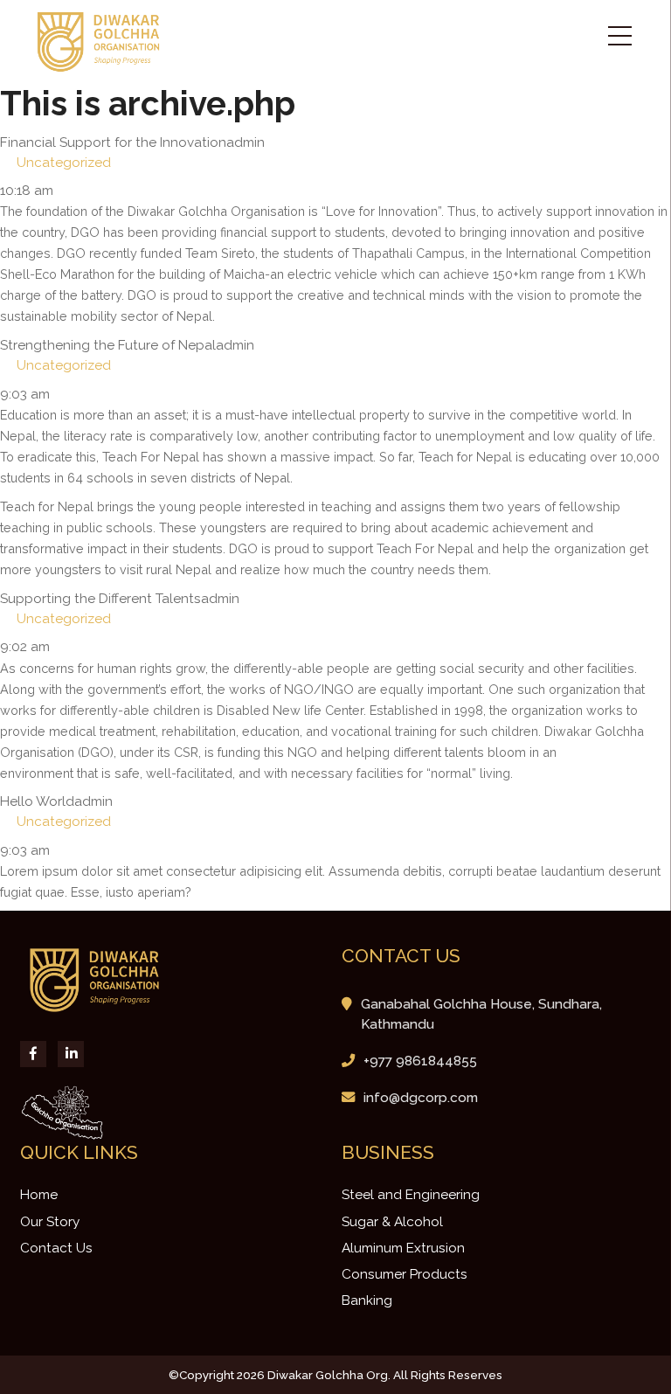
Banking (367, 1300)
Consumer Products (404, 1274)
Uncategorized (64, 162)
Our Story (50, 1222)
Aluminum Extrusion (403, 1248)
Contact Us (56, 1248)
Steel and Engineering (411, 1195)
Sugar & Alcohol (392, 1222)
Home (39, 1195)
